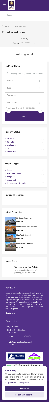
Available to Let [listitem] (13, 145)
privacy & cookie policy (18, 382)
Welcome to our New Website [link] (26, 267)
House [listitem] (9, 170)
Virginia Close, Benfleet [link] (25, 243)
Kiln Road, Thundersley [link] (24, 218)
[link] (10, 221)
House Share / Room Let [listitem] (17, 183)
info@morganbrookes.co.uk (20, 342)
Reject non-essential (24, 395)
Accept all (24, 388)
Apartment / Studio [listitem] (14, 173)
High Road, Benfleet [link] (23, 235)
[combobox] (27, 43)
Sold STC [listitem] (10, 142)
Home (7, 26)
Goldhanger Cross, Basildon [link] (26, 226)
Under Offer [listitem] (11, 152)
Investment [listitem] (11, 180)
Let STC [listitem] (10, 148)
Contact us (10, 344)
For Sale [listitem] (10, 139)
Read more (10, 313)
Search (25, 117)
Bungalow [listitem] (11, 177)
